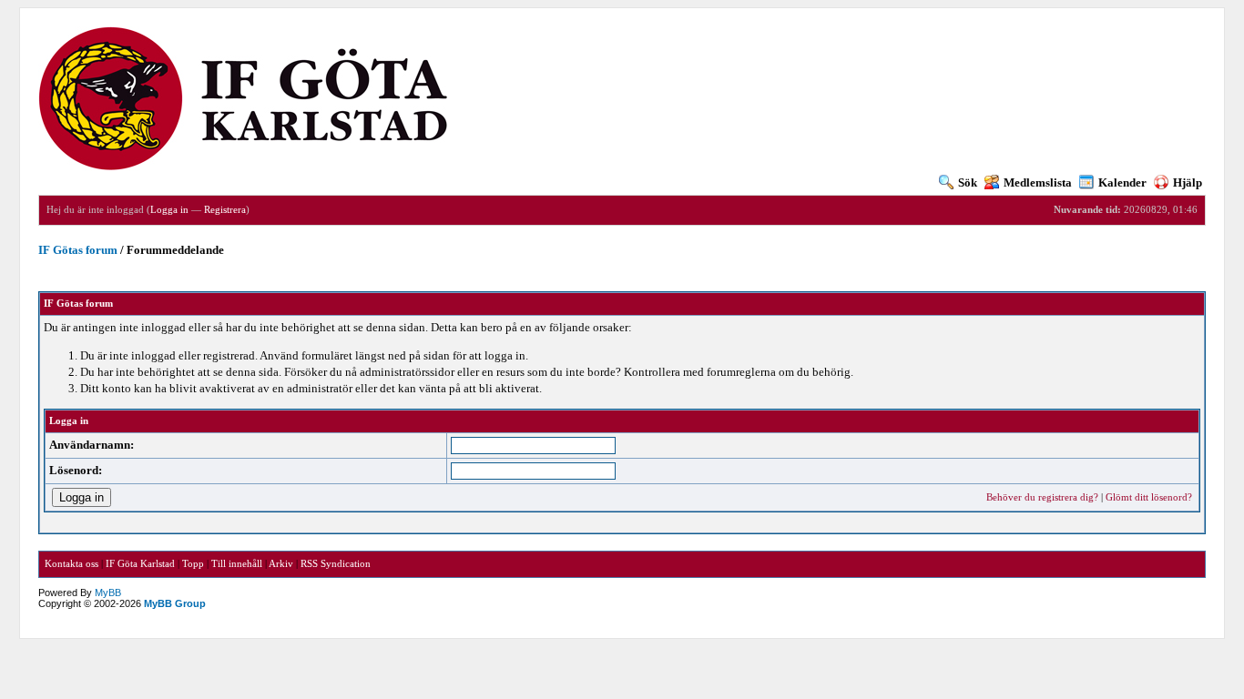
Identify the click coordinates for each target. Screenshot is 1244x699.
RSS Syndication (336, 563)
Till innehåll (236, 563)
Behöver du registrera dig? (1042, 496)
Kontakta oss (71, 563)
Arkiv (281, 563)
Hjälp (1187, 182)
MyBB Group (175, 603)
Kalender (1122, 182)
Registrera (225, 209)
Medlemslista (1038, 182)
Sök (967, 182)
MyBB (108, 592)
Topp (193, 563)
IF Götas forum (77, 250)
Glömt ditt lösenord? (1149, 496)
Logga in (169, 209)
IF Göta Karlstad (140, 563)
